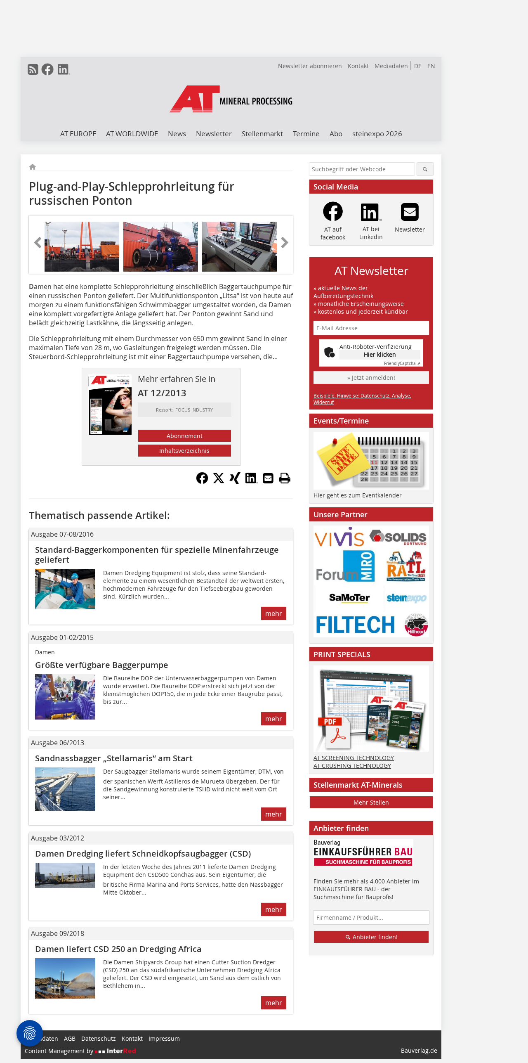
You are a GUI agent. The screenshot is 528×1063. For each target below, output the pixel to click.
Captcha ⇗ (402, 363)
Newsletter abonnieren (310, 66)
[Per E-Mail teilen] (268, 478)
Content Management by (60, 1051)
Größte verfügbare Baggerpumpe (101, 664)
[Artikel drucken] (284, 478)
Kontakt (358, 66)
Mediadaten (391, 66)
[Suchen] (425, 169)
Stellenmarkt (262, 133)
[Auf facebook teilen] (202, 481)
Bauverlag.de (419, 1050)
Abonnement (185, 436)
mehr (273, 613)
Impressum (164, 1038)
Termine (306, 133)
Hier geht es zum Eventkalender (358, 495)
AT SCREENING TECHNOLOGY (354, 758)
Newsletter (214, 133)
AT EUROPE (78, 133)
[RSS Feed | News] (33, 69)
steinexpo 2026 (377, 133)
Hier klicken (380, 354)
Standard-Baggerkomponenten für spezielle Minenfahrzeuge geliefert (157, 554)
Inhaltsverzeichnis (184, 451)
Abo (336, 133)
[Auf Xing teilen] (235, 481)
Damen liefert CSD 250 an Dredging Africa (118, 948)
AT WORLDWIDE (132, 133)
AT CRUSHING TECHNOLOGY (352, 765)
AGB (69, 1038)
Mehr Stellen (371, 802)
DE (418, 66)
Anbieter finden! (374, 937)
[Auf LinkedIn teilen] (251, 481)
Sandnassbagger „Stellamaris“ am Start (114, 758)
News (177, 133)
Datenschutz (98, 1038)
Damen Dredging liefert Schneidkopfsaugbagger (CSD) (143, 853)
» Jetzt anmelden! (371, 377)
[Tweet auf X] (218, 481)
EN (431, 66)
